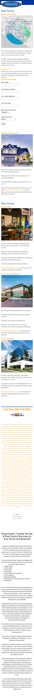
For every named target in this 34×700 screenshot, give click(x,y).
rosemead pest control (25, 481)
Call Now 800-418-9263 (17, 409)
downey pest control (28, 442)
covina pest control (6, 434)
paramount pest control (22, 479)
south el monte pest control (25, 493)
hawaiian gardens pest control (8, 452)
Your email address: (8, 96)
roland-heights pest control (14, 485)
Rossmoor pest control (6, 483)
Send (3, 124)
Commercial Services (13, 503)
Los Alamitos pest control (8, 460)
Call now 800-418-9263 (8, 79)
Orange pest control (16, 477)
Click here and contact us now (14, 190)
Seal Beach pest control (7, 487)
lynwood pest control (19, 462)
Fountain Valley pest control (13, 446)
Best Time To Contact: (8, 110)
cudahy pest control (15, 434)
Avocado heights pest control (23, 428)
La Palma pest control (26, 458)
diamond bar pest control (18, 444)
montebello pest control (7, 473)
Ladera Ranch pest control (11, 469)
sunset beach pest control (19, 495)
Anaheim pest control (17, 426)
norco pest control (7, 477)
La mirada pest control (13, 464)
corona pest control (18, 438)
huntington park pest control (22, 452)
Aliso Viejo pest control (10, 428)
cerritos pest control (26, 436)
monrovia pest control (26, 471)
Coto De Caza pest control (22, 440)
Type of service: (6, 117)
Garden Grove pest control (19, 448)
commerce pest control (26, 434)
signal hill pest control (13, 493)
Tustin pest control (10, 497)
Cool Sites (30, 505)
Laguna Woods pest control (17, 467)
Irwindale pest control (26, 454)
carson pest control (17, 436)
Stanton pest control (18, 487)
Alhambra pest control (7, 424)
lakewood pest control (20, 460)
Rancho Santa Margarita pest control (21, 483)
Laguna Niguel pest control (8, 456)
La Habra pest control (15, 458)
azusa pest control (7, 426)
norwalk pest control (13, 475)
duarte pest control (7, 444)
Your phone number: (8, 89)
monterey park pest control (19, 473)
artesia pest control (27, 424)
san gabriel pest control (7, 491)
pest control (19, 505)
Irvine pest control (16, 454)
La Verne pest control (23, 469)
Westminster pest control (21, 499)
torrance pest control (20, 497)
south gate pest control (6, 495)
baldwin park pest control (26, 432)
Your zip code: (6, 103)
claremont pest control (8, 438)
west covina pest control (21, 501)
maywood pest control (16, 471)
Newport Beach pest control (25, 475)
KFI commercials (23, 503)
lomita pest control (10, 462)
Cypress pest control (10, 440)
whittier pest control (10, 501)
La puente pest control (24, 464)
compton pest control (7, 436)
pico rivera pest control (11, 479)
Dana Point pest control (17, 442)
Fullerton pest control (25, 446)
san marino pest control (18, 491)
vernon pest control (9, 499)
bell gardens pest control (13, 432)
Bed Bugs (25, 505)
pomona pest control (14, 481)
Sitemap (17, 507)
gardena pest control (7, 448)
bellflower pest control (13, 430)
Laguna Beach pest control (21, 456)
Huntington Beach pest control (13, 450)
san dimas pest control (27, 489)
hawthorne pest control (26, 450)
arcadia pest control (17, 424)
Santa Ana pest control (26, 485)
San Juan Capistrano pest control (13, 489)
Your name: (5, 82)
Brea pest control (22, 430)
